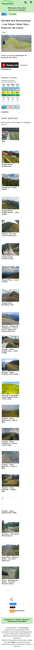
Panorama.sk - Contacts (12, 620)
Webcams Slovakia (17, 9)
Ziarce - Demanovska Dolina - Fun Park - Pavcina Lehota (10, 582)
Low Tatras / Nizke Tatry (15, 24)
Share (14, 604)
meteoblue (4, 112)
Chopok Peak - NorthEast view (8, 304)
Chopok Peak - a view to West (10, 281)
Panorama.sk (24, 627)
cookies (13, 642)
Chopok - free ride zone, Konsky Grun (9, 234)
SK (5, 14)
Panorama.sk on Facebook (17, 621)
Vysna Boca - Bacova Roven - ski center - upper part (10, 558)
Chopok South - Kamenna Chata (8, 257)
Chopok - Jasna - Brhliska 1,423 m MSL (10, 373)
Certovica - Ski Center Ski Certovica (10, 535)
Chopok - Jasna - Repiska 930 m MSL (9, 512)
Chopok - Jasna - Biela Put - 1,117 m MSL (9, 466)
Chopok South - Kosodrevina (8, 165)
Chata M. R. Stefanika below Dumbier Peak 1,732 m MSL (10, 397)
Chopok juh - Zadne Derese (9, 188)
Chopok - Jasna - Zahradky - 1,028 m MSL (9, 489)
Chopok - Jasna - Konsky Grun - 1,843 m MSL (9, 351)
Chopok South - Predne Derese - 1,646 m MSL (10, 212)
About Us (25, 620)
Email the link (19, 611)
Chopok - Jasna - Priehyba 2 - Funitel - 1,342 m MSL (10, 443)
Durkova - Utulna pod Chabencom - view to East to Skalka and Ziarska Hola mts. (10, 328)
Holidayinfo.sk (6, 69)
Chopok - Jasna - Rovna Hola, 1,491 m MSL (10, 420)
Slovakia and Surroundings (16, 20)
